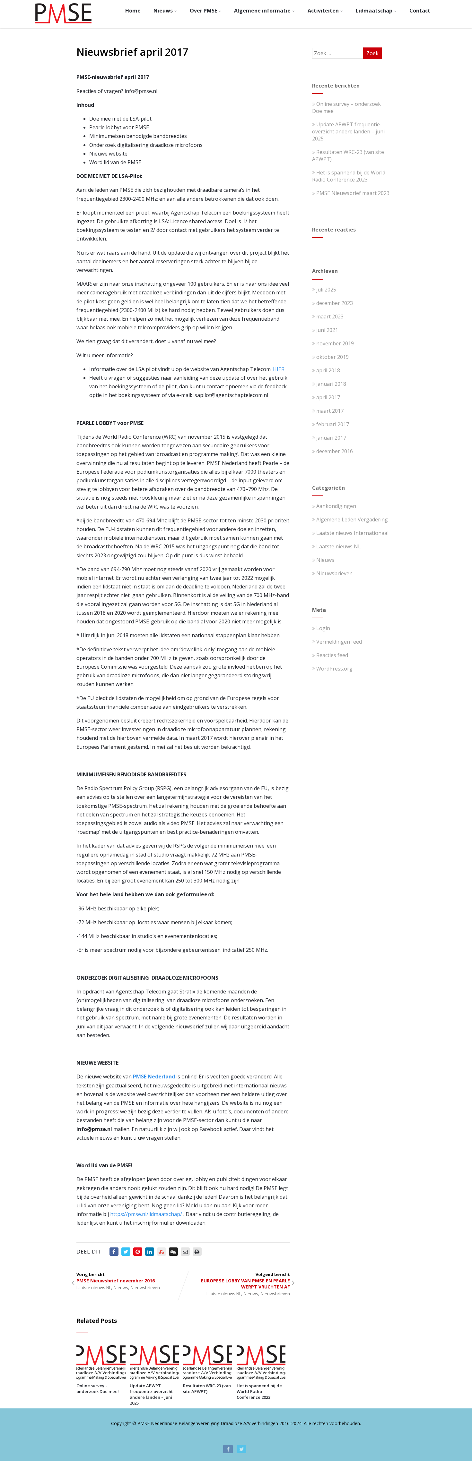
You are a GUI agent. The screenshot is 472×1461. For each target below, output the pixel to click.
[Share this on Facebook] (113, 1251)
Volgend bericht (245, 1280)
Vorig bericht (115, 1277)
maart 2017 (330, 410)
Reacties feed (332, 655)
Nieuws (163, 10)
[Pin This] (137, 1251)
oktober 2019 (332, 356)
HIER (278, 369)
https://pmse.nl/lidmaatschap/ (146, 1214)
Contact (419, 10)
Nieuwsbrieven (145, 1287)
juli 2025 (326, 289)
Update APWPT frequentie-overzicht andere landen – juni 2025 (151, 1394)
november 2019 (335, 343)
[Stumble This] (161, 1251)
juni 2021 (327, 330)
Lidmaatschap (374, 10)
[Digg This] (173, 1251)
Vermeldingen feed (339, 641)
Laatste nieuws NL (93, 1287)
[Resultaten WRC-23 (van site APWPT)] (207, 1377)
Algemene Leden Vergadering (352, 519)
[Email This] (185, 1251)
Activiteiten (323, 10)
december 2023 (334, 303)
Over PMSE (203, 10)
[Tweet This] (125, 1251)
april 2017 (328, 397)
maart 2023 (330, 316)
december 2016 (334, 451)
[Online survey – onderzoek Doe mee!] (101, 1377)
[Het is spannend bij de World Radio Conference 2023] (261, 1377)
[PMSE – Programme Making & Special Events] (63, 24)
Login (323, 628)
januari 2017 (331, 437)
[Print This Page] (197, 1251)
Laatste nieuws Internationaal (352, 532)
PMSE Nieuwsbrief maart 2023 (352, 193)
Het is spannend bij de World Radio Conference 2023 (259, 1391)
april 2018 (328, 370)
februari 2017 (332, 424)
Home (133, 10)
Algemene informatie (262, 10)
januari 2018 (331, 383)
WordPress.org (334, 668)
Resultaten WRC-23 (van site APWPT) (207, 1388)
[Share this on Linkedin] (149, 1251)
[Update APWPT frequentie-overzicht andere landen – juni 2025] (154, 1377)
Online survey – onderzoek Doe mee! (97, 1388)
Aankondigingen (336, 506)
